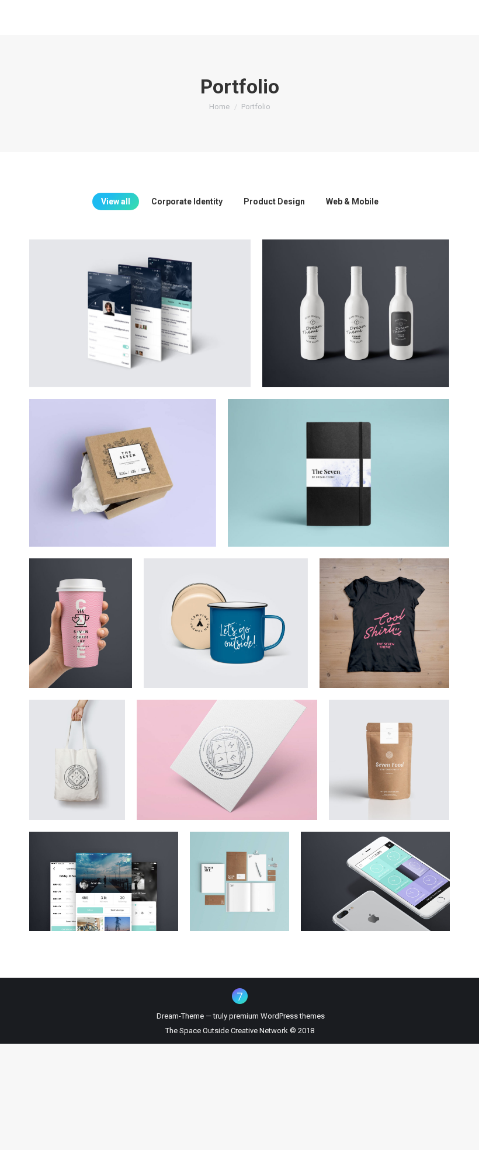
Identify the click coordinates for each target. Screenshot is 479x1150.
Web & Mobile (352, 201)
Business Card (227, 750)
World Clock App (376, 871)
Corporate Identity (187, 201)
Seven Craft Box (122, 463)
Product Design (274, 201)
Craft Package (389, 750)
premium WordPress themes (277, 1016)
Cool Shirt (384, 613)
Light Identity (240, 871)
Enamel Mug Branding (226, 613)
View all (115, 201)
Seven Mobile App (140, 303)
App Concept (104, 871)
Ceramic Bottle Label (356, 303)
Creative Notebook (338, 463)
